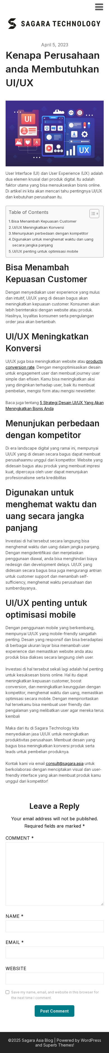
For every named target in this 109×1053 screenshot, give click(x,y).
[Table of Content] (94, 213)
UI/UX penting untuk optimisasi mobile (45, 251)
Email (15, 942)
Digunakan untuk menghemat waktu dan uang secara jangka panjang (52, 242)
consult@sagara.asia (65, 763)
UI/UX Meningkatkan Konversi (38, 227)
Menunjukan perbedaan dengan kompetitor (50, 233)
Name (14, 916)
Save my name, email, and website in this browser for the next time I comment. (55, 995)
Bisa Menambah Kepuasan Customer (44, 221)
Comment (20, 838)
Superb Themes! (58, 1045)
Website (16, 968)
